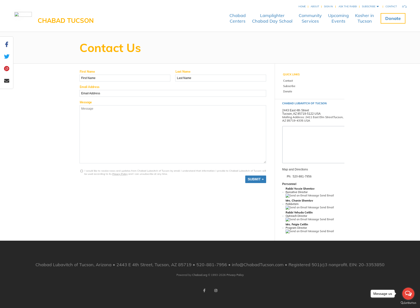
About (315, 6)
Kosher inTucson (364, 18)
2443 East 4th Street (295, 110)
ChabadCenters (237, 18)
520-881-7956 (302, 176)
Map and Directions (295, 169)
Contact (391, 6)
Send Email (326, 195)
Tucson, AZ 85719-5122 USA (301, 113)
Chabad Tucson (66, 21)
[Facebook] (204, 290)
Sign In (328, 6)
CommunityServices (310, 18)
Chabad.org (199, 275)
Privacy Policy (120, 174)
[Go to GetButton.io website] (408, 303)
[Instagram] (215, 290)
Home (302, 6)
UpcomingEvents (338, 18)
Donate (393, 18)
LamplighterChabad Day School (272, 18)
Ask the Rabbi (348, 6)
